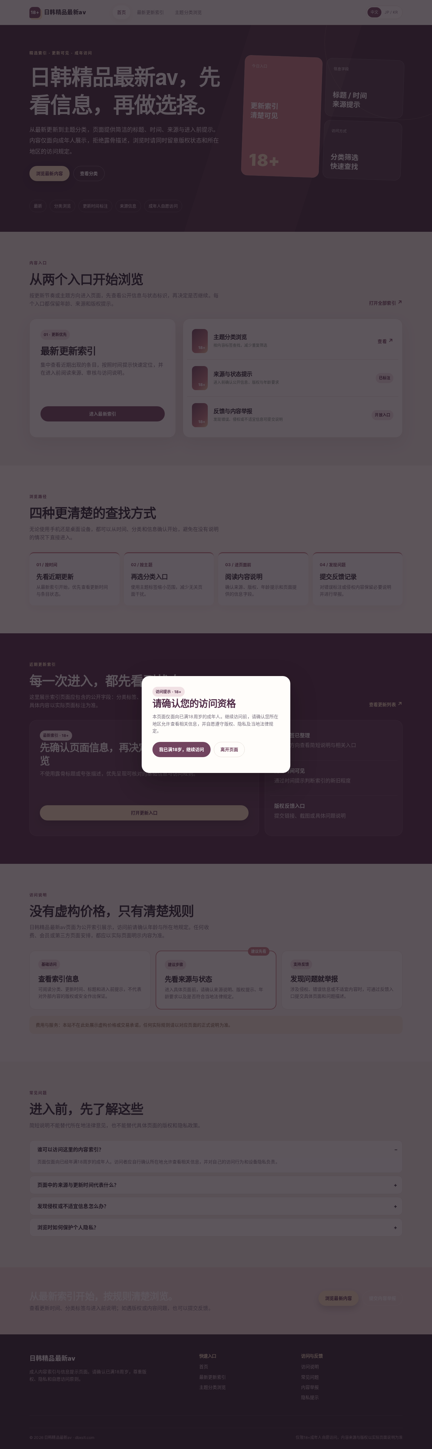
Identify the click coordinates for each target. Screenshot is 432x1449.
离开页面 (229, 749)
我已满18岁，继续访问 (181, 749)
